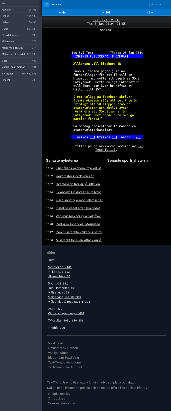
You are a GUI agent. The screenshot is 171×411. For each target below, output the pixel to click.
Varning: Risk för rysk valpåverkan (81, 216)
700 (138, 137)
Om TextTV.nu (69, 357)
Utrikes (59, 276)
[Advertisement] (106, 40)
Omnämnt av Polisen (63, 348)
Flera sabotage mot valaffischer (79, 200)
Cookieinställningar (61, 403)
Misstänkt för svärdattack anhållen (81, 240)
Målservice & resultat (69, 301)
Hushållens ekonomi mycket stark (81, 168)
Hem (64, 12)
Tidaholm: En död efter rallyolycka (81, 192)
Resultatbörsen (61, 288)
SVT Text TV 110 (106, 20)
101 (92, 137)
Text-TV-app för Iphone (64, 362)
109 (108, 12)
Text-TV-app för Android (65, 367)
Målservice (58, 292)
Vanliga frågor (58, 352)
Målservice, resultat (64, 297)
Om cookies (56, 398)
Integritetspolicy (59, 394)
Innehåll (56, 328)
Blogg (52, 357)
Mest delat (55, 343)
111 (148, 12)
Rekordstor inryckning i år (75, 176)
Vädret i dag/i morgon (66, 313)
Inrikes (59, 272)
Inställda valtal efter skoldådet (78, 208)
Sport (58, 283)
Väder (55, 308)
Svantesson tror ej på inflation (78, 184)
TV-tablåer (65, 320)
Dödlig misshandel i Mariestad (78, 224)
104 (114, 137)
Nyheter (60, 267)
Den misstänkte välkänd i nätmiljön (81, 232)
